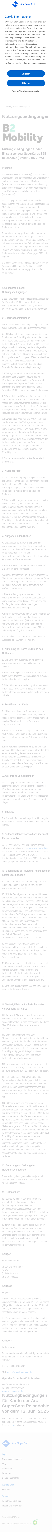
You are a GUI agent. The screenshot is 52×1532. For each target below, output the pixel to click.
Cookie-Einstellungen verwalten (26, 91)
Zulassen (26, 74)
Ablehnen (26, 83)
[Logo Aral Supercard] (23, 4)
